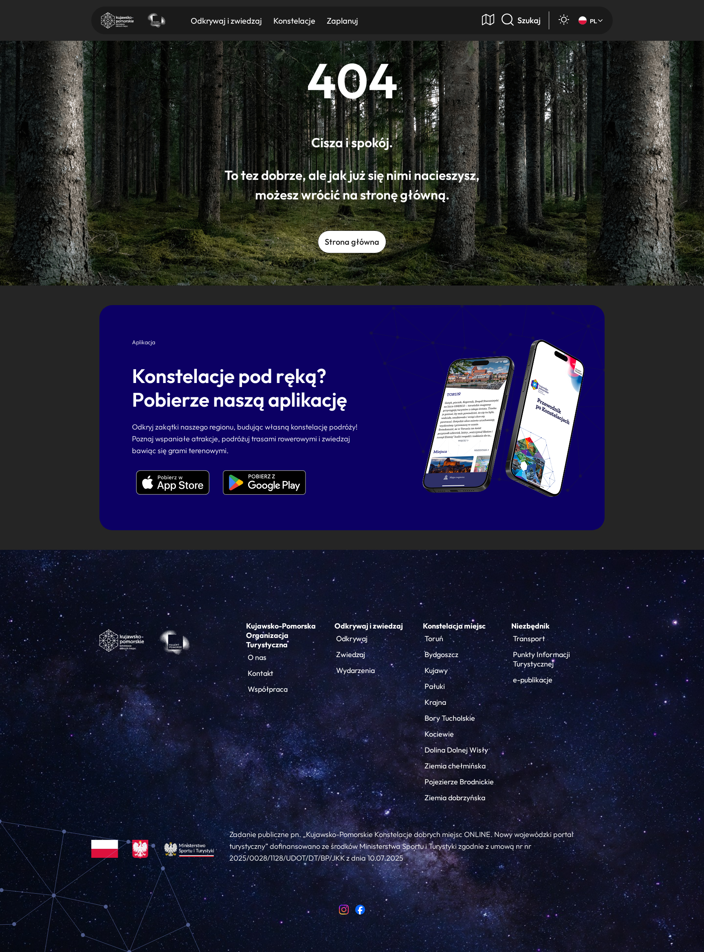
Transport (529, 638)
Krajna (435, 702)
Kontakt (260, 673)
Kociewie (439, 734)
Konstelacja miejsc (454, 626)
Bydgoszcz (441, 654)
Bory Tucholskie (450, 718)
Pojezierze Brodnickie (459, 781)
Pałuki (435, 686)
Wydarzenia (355, 670)
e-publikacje (532, 679)
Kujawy (436, 670)
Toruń (434, 638)
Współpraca (268, 689)
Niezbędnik (530, 626)
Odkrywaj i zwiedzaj (368, 626)
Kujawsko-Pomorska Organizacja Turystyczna (281, 635)
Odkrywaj (351, 638)
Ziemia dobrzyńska (455, 797)
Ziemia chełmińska (455, 765)
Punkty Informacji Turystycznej (541, 659)
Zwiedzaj (350, 654)
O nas (257, 657)
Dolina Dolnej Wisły (456, 750)
